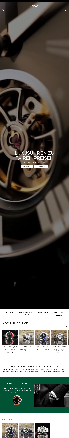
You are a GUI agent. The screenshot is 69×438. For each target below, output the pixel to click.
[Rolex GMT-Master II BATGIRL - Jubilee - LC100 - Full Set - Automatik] (42, 337)
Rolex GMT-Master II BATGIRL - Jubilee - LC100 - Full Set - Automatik (42, 348)
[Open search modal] (3, 10)
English (64, 3)
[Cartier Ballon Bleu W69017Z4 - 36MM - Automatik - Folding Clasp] (26, 337)
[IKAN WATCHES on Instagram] (60, 3)
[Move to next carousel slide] (65, 326)
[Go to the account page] (63, 10)
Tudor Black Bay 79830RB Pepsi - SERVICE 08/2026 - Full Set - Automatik (9, 348)
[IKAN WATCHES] (34, 6)
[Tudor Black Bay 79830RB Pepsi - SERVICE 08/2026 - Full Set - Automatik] (10, 337)
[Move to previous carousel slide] (62, 326)
